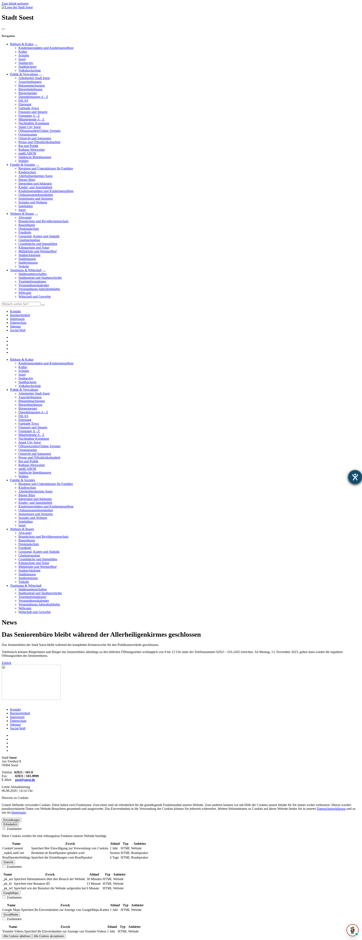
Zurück (6, 663)
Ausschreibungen (29, 82)
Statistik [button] (8, 862)
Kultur (22, 51)
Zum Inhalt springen (15, 3)
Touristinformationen (32, 281)
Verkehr (23, 266)
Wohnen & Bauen (22, 213)
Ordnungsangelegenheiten (35, 195)
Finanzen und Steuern (32, 112)
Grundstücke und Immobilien (37, 244)
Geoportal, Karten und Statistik (38, 236)
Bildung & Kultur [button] (22, 359)
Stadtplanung (27, 259)
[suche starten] (43, 305)
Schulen (23, 55)
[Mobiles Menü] (3, 29)
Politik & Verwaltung (24, 74)
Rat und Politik (28, 146)
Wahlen (23, 161)
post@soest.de (25, 780)
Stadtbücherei (27, 66)
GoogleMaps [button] (11, 893)
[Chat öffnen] (352, 930)
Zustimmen (14, 829)
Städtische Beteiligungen (34, 157)
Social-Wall (17, 728)
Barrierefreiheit (20, 713)
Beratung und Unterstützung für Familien (45, 168)
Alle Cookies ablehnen (16, 936)
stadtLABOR (27, 153)
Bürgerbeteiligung (30, 89)
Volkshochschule (29, 70)
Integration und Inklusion (35, 183)
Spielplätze (25, 206)
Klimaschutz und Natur (33, 247)
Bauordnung (26, 225)
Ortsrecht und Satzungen (34, 138)
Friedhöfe (24, 232)
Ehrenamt (24, 104)
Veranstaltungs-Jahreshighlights (39, 289)
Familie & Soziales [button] (22, 480)
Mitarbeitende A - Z (31, 119)
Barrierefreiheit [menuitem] (20, 315)
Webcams (24, 292)
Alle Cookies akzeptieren (49, 936)
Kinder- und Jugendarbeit (35, 187)
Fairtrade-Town (28, 108)
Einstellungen (11, 820)
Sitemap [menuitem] (15, 326)
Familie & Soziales (22, 164)
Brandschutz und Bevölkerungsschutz (43, 221)
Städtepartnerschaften (32, 274)
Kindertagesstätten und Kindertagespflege (46, 48)
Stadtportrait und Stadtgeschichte (40, 277)
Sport (22, 59)
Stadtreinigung (28, 262)
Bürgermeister (27, 93)
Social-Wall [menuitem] (17, 330)
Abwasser (25, 217)
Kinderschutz (27, 172)
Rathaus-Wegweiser (31, 149)
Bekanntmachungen (31, 85)
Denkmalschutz (28, 228)
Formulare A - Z (29, 115)
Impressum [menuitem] (17, 319)
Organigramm (27, 134)
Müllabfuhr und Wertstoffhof (37, 251)
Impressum (17, 717)
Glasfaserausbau (29, 240)
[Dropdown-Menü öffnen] (36, 45)
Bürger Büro (26, 179)
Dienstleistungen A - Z (33, 97)
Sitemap (15, 724)
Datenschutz (18, 721)
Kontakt (15, 709)
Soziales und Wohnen (32, 202)
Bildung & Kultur (22, 44)
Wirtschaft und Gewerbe (34, 296)
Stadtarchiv (25, 63)
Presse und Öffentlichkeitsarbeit (39, 142)
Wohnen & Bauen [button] (22, 529)
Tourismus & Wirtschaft (25, 270)
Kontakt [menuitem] (15, 311)
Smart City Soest (29, 127)
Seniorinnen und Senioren (35, 198)
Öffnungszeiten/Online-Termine (39, 130)
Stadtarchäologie (29, 255)
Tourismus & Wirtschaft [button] (25, 585)
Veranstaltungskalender (33, 285)
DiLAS (23, 100)
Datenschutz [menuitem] (18, 322)
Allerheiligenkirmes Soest (35, 176)
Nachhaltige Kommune (33, 123)
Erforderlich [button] (10, 824)
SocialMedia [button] (10, 914)
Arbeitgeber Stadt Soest (34, 78)
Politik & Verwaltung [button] (24, 389)
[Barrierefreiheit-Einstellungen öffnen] (355, 477)
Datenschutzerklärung (331, 808)
